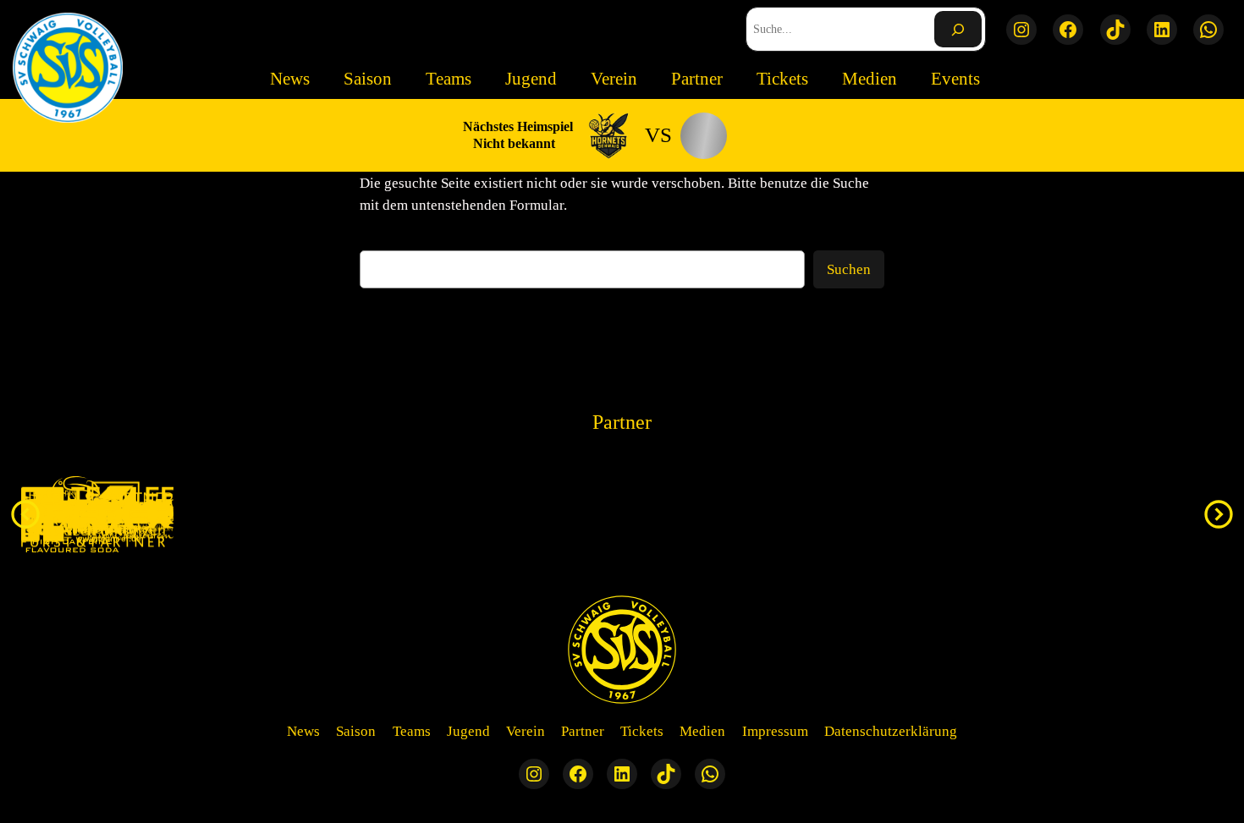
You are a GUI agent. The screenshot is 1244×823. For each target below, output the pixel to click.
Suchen (849, 269)
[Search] (958, 29)
